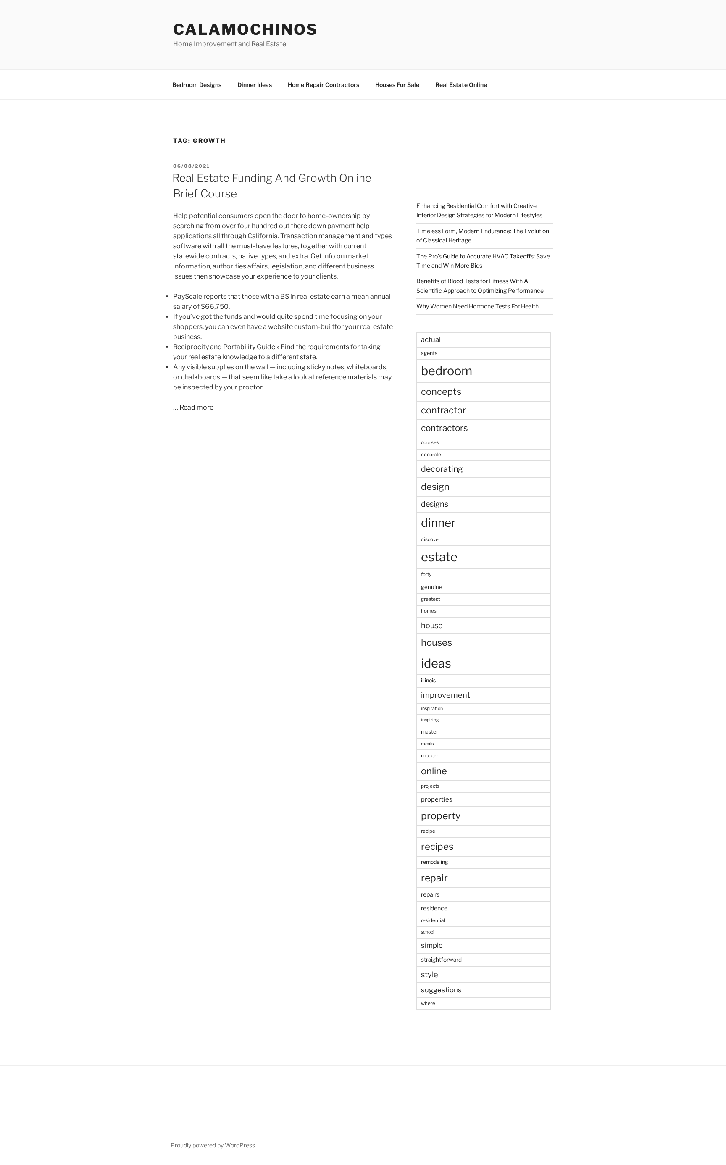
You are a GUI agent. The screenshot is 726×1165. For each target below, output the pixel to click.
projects (430, 786)
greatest (430, 599)
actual (431, 339)
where (428, 1003)
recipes (437, 846)
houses (436, 642)
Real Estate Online (461, 84)
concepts (441, 391)
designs (434, 504)
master (429, 731)
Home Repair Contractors (323, 84)
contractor (443, 410)
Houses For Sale (397, 84)
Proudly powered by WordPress (213, 1145)
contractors (444, 428)
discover (430, 539)
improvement (445, 695)
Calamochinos (245, 29)
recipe (428, 831)
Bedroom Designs (196, 84)
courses (430, 442)
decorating (442, 469)
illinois (428, 680)
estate (439, 557)
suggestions (441, 990)
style (429, 974)
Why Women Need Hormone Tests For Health (477, 306)
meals (427, 744)
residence (434, 908)
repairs (430, 894)
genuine (431, 587)
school (427, 932)
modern (430, 755)
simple (432, 945)
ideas (436, 663)
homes (429, 611)
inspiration (432, 708)
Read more (196, 407)
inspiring (430, 720)
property (440, 816)
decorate (431, 455)
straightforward (441, 959)
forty (426, 574)
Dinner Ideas (254, 84)
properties (436, 799)
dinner (438, 522)
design (435, 486)
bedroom (446, 370)
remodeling (434, 862)
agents (429, 353)
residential (433, 920)
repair (434, 878)
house (431, 625)
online (434, 770)
